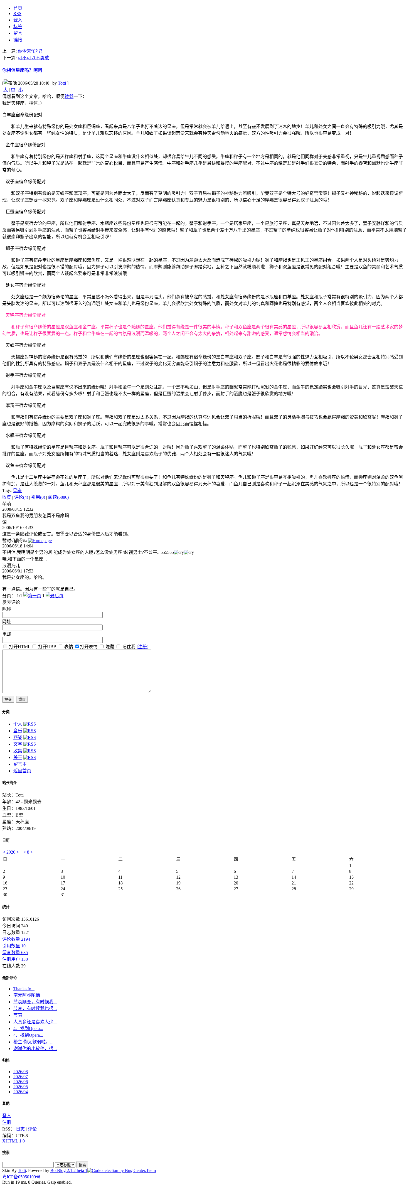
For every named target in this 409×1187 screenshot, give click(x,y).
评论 (32, 1129)
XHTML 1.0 (13, 1141)
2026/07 (20, 1076)
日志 (20, 1129)
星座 (17, 490)
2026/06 (20, 1081)
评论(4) (21, 497)
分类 (5, 712)
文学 (17, 744)
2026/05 (20, 1086)
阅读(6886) (58, 497)
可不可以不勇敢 (33, 57)
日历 (5, 840)
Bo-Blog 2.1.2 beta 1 (68, 1170)
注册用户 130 (15, 959)
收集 (6, 497)
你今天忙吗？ (31, 51)
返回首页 (22, 770)
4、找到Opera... (28, 1028)
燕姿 (17, 737)
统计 (5, 907)
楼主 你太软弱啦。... (33, 1041)
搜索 (5, 1153)
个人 (17, 724)
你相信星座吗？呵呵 (22, 70)
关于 (17, 757)
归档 (5, 1060)
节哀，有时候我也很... (35, 1008)
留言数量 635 (15, 952)
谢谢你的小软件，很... (35, 1048)
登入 (6, 1115)
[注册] (142, 646)
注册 (6, 1122)
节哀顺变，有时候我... (35, 1001)
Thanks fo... (24, 988)
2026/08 (20, 1071)
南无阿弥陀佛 (26, 995)
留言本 (20, 764)
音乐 (17, 730)
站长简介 (9, 783)
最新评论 (9, 978)
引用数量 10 (14, 945)
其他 (5, 1103)
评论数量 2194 (16, 939)
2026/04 (20, 1091)
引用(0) (38, 497)
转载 (69, 96)
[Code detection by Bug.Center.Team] (121, 1170)
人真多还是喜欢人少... (35, 1021)
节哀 (17, 1015)
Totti (62, 83)
